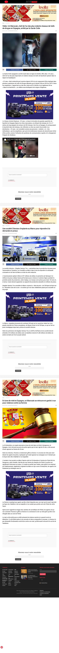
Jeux (9, 574)
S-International (16, 576)
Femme (3, 585)
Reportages (16, 574)
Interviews (10, 572)
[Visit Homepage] (32, 2)
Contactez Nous (44, 582)
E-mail (29, 194)
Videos (15, 584)
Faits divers (15, 30)
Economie (15, 233)
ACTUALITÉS (8, 23)
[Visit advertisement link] (29, 14)
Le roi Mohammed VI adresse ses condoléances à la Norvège (33, 576)
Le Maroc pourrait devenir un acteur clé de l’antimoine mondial (33, 570)
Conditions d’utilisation (44, 593)
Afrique (3, 571)
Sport (15, 579)
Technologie (16, 581)
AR (6, 1)
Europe (3, 582)
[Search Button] (56, 1)
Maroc (9, 583)
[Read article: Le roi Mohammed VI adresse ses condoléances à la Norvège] (24, 577)
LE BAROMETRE (10, 576)
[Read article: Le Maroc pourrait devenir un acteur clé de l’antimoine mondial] (24, 571)
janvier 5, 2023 (4, 30)
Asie (3, 574)
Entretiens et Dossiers (4, 581)
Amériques (4, 572)
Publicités (42, 590)
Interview (10, 571)
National (16, 571)
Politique (16, 572)
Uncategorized (17, 582)
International (10, 569)
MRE (15, 569)
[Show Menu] (2, 1)
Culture (3, 575)
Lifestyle (10, 580)
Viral (15, 585)
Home (3, 23)
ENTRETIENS (4, 578)
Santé (15, 578)
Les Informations (10, 578)
